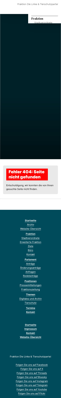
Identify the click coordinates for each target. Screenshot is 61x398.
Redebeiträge (30, 275)
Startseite (30, 220)
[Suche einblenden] (47, 9)
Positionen (31, 281)
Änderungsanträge (30, 267)
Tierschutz (30, 302)
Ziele (30, 246)
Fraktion (37, 18)
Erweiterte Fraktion (30, 242)
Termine (30, 308)
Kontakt (30, 254)
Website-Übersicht (30, 228)
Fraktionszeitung (30, 289)
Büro (30, 250)
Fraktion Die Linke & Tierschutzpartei (37, 4)
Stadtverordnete (43, 22)
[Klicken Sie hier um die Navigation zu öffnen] (56, 9)
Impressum (30, 328)
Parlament (30, 259)
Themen (30, 294)
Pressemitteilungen (30, 285)
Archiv (30, 224)
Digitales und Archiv (30, 298)
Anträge (30, 263)
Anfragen (30, 271)
